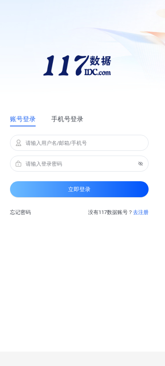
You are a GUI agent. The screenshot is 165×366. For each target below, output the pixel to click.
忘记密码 (20, 212)
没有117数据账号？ (118, 212)
